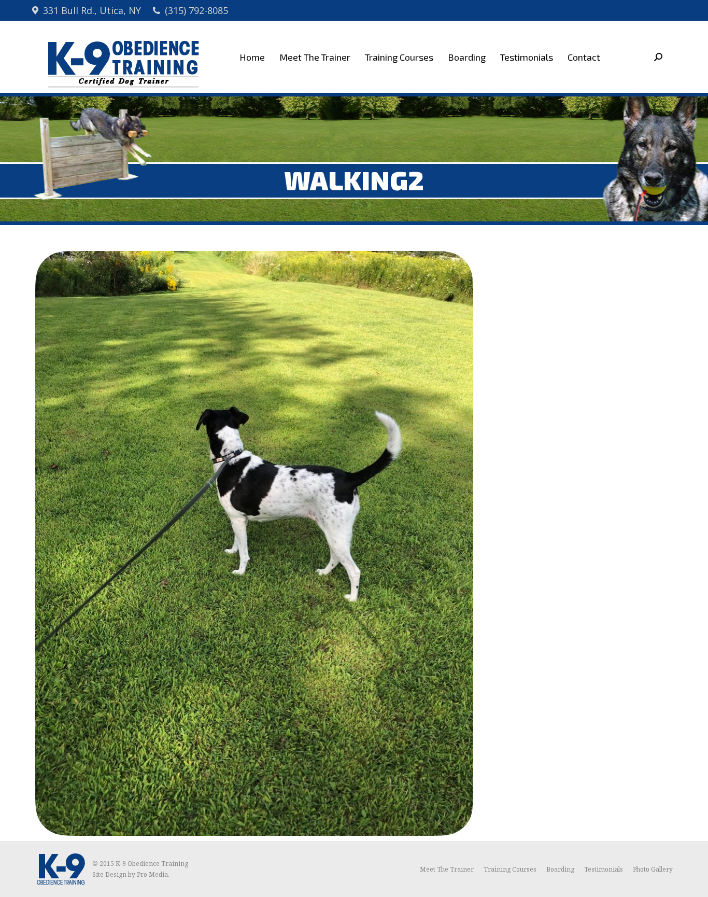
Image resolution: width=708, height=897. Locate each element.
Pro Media (152, 874)
